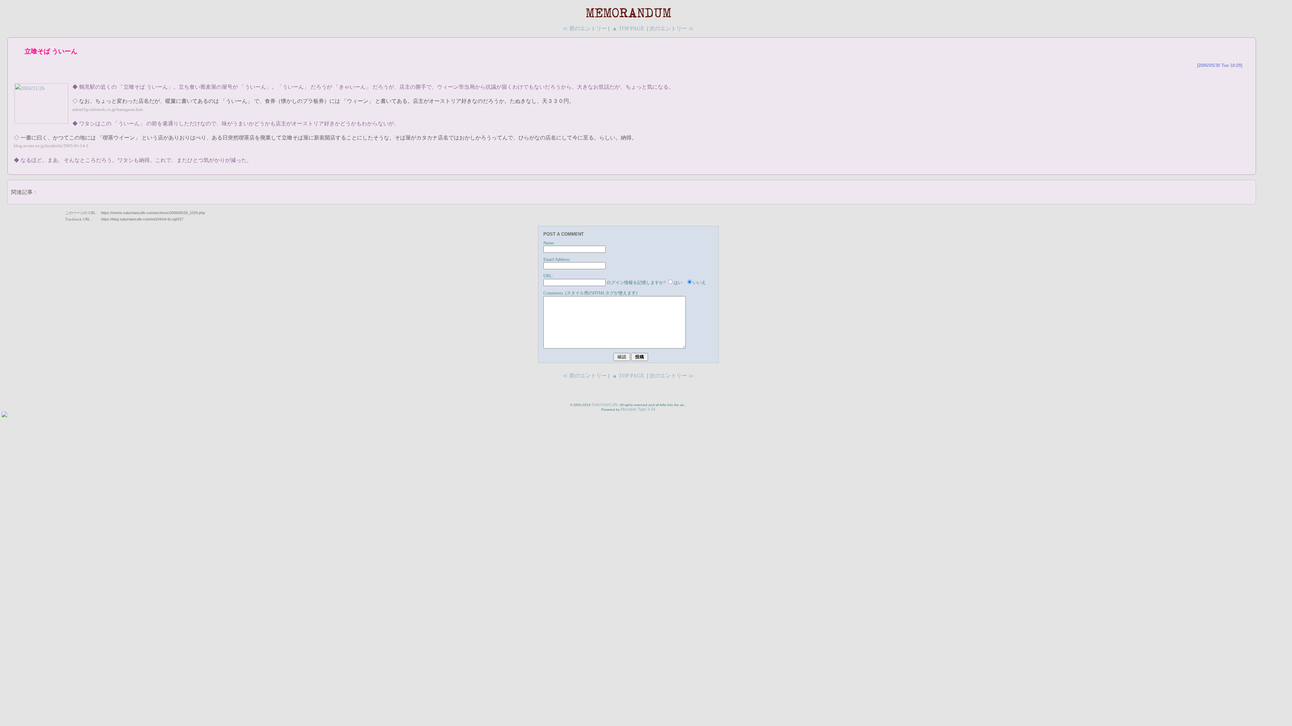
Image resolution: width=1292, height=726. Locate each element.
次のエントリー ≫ (671, 28)
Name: (549, 243)
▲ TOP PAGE (628, 28)
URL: (548, 276)
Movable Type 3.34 (638, 409)
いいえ (699, 282)
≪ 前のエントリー (585, 28)
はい (678, 282)
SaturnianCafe (604, 404)
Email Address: (557, 259)
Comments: (553, 293)
